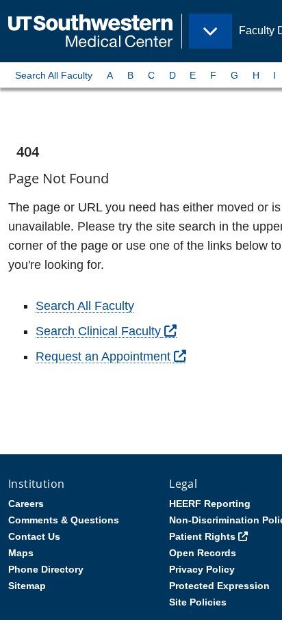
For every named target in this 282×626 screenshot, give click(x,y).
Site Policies (198, 602)
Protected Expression (219, 585)
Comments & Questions (63, 519)
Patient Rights (202, 536)
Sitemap (27, 585)
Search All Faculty (53, 75)
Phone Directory (46, 569)
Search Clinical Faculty (98, 331)
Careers (26, 503)
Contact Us (34, 536)
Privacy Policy (202, 569)
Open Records (202, 552)
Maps (21, 552)
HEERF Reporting (210, 503)
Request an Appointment (103, 356)
